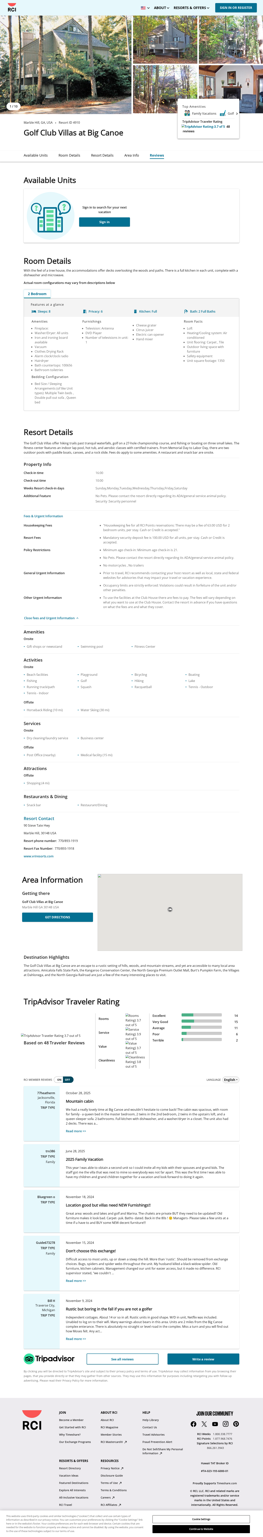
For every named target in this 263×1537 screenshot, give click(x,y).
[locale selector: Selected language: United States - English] (144, 6)
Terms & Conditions (114, 1490)
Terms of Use (110, 1483)
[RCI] (12, 7)
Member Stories (111, 1434)
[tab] (36, 155)
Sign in (104, 222)
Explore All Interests (72, 1490)
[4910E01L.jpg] (66, 65)
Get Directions (57, 917)
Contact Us (149, 1427)
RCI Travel (65, 1505)
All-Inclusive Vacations (73, 1497)
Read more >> (76, 1131)
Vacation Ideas (68, 1475)
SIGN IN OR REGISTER (236, 8)
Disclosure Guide (112, 1475)
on (59, 1079)
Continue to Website (201, 1529)
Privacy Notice (110, 1468)
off (67, 1079)
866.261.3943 (215, 1448)
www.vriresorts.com (39, 856)
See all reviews (122, 1359)
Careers (106, 1497)
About (160, 7)
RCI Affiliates (109, 1505)
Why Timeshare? (69, 1434)
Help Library (150, 1420)
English (229, 1080)
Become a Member (71, 1420)
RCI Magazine (109, 1427)
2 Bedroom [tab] (37, 293)
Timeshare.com (227, 1483)
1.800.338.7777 (222, 1434)
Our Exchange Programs (75, 1442)
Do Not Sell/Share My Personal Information (162, 1451)
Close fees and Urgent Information (49, 618)
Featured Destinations (73, 1483)
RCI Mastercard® (112, 1442)
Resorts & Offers (190, 7)
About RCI (107, 1420)
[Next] (237, 113)
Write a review (203, 1359)
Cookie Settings (201, 1519)
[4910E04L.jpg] (165, 89)
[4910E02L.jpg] (165, 40)
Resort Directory (70, 1468)
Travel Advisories (153, 1434)
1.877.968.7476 (222, 1438)
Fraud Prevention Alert (157, 1442)
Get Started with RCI (72, 1427)
